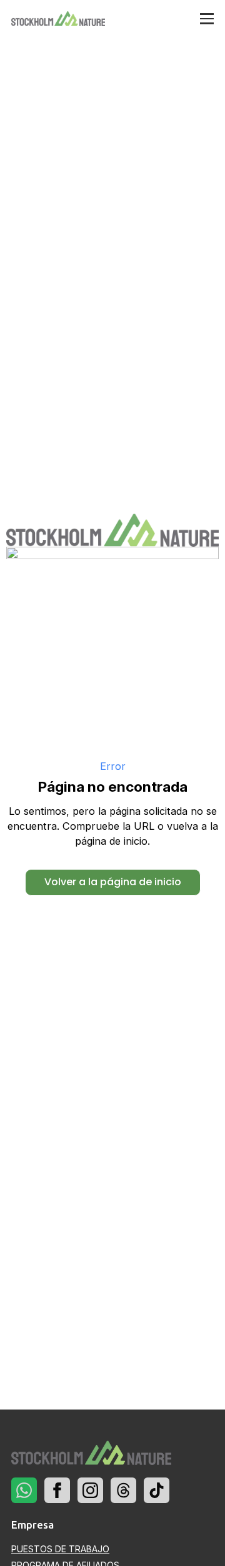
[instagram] (90, 1490)
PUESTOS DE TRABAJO (60, 1549)
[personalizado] (24, 1490)
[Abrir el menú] (207, 19)
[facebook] (57, 1490)
